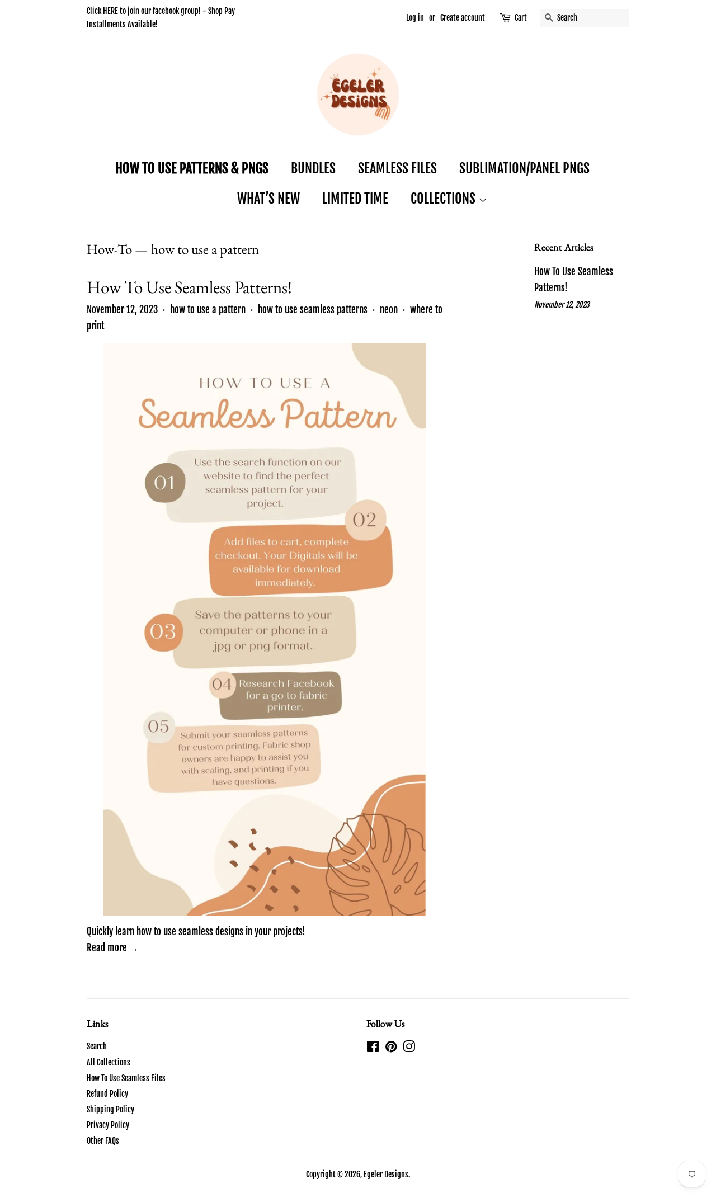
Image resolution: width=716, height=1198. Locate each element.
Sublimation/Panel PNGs (524, 168)
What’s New (268, 198)
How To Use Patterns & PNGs (191, 168)
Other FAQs (103, 1140)
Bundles (313, 168)
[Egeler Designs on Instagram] (409, 1048)
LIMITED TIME (355, 198)
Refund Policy (107, 1093)
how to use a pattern (208, 309)
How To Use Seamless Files (126, 1078)
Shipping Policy (110, 1109)
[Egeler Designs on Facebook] (372, 1048)
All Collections (108, 1062)
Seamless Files (397, 168)
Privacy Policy (108, 1125)
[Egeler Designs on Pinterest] (391, 1048)
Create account (462, 17)
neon (389, 309)
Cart (521, 17)
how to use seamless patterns (313, 309)
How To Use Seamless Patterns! (189, 287)
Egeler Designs (386, 1174)
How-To (109, 249)
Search (97, 1046)
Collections (444, 198)
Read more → (113, 948)
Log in (415, 17)
